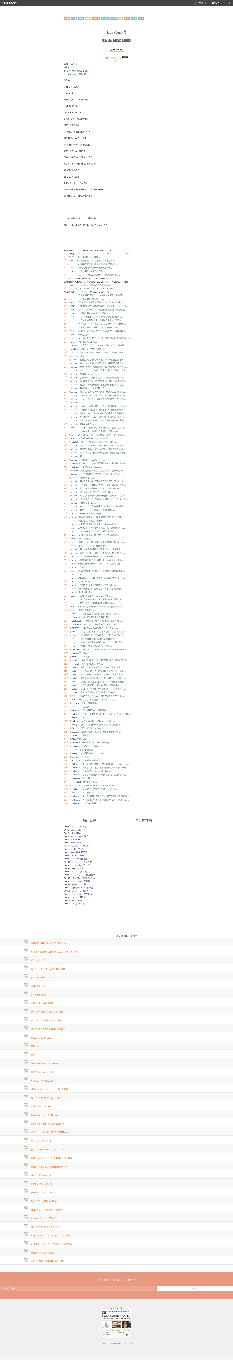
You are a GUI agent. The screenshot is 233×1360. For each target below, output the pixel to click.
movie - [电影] (76, 843)
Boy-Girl (116, 58)
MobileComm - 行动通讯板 (82, 862)
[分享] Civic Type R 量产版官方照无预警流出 (49, 1132)
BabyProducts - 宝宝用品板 (82, 894)
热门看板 (117, 40)
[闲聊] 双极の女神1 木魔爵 (42, 1003)
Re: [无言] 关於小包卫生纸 (42, 1081)
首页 (107, 58)
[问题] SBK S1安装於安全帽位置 (44, 1063)
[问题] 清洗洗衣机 (38, 986)
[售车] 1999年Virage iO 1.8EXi (43, 1106)
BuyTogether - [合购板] (81, 865)
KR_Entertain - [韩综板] (81, 881)
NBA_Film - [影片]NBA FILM (83, 878)
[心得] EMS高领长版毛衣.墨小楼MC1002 (48, 969)
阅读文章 (35, 1046)
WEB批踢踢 (116, 1343)
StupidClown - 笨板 (79, 884)
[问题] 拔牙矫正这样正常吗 (42, 1184)
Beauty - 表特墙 (78, 904)
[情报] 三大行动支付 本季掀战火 (44, 1201)
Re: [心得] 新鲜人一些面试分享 (44, 1218)
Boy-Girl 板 (116, 32)
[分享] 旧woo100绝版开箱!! (42, 1072)
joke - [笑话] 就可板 (79, 852)
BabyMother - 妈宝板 (80, 891)
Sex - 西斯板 (77, 900)
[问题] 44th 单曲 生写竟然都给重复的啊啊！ (49, 1167)
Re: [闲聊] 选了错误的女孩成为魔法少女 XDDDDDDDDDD (55, 952)
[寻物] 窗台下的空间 (39, 995)
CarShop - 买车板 (79, 897)
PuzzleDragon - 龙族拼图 (80, 846)
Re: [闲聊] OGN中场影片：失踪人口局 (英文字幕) (51, 1244)
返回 (116, 61)
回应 (110, 40)
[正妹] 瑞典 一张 (38, 960)
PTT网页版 (202, 3)
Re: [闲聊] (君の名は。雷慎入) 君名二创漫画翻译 (51, 1236)
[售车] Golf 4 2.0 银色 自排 (42, 1141)
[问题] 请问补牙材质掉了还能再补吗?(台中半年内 (51, 1158)
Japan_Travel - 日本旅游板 (82, 888)
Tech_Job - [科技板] (79, 859)
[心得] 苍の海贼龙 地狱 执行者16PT (45, 1098)
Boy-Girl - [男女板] (79, 872)
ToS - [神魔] (75, 839)
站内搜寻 (215, 3)
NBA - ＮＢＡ (76, 833)
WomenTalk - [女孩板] (79, 836)
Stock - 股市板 (77, 868)
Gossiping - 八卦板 (78, 827)
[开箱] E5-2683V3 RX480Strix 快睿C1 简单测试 (50, 1089)
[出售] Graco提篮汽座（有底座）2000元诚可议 (50, 1150)
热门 (228, 3)
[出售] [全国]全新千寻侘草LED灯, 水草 (47, 1261)
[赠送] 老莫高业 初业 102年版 (43, 1193)
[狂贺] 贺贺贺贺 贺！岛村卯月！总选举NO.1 (49, 1029)
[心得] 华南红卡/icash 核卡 (42, 1175)
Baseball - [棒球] (78, 855)
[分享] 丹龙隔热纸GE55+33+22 (44, 977)
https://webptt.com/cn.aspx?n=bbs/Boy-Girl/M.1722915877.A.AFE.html (102, 254)
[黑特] (33, 1055)
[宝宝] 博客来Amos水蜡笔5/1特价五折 (46, 1210)
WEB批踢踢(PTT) (9, 3)
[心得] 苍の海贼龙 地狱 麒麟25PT (45, 1227)
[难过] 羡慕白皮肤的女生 (41, 1038)
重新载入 (126, 40)
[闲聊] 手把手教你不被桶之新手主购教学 (48, 1124)
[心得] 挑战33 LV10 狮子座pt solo (44, 1115)
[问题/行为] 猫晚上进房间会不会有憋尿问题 (49, 943)
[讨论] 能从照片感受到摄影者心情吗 (46, 1020)
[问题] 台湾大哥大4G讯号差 (42, 1253)
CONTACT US (128, 1343)
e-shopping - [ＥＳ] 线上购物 (83, 875)
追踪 (105, 40)
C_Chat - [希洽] (77, 849)
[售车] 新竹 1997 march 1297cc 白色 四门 (47, 1012)
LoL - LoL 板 (76, 830)
